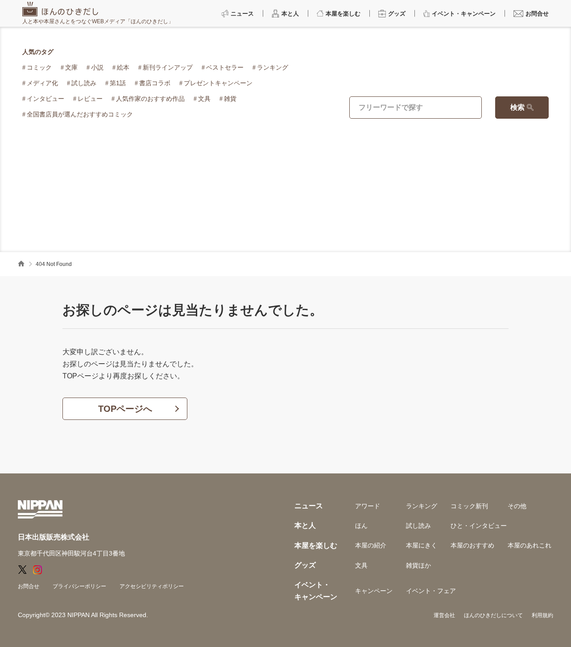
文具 (204, 98)
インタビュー (45, 98)
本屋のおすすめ (472, 545)
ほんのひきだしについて (493, 615)
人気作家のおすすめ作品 (150, 98)
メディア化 (42, 83)
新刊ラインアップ (168, 67)
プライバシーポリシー (79, 586)
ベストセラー (225, 67)
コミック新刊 (469, 506)
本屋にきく (421, 545)
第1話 (118, 83)
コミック (39, 67)
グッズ (305, 565)
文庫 (71, 67)
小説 (97, 67)
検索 (517, 107)
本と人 (305, 525)
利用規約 (542, 615)
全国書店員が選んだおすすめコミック (80, 114)
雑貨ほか (418, 565)
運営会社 (444, 615)
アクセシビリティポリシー (152, 586)
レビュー (90, 98)
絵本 (123, 67)
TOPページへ (125, 409)
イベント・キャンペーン (315, 590)
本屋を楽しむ (315, 545)
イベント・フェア (431, 590)
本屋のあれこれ (529, 545)
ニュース (308, 506)
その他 (517, 506)
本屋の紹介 (370, 545)
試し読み (83, 83)
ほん (361, 525)
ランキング (272, 67)
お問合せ (28, 586)
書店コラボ (154, 83)
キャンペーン (374, 590)
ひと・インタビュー (479, 525)
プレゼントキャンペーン (218, 83)
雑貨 (230, 98)
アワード (367, 506)
